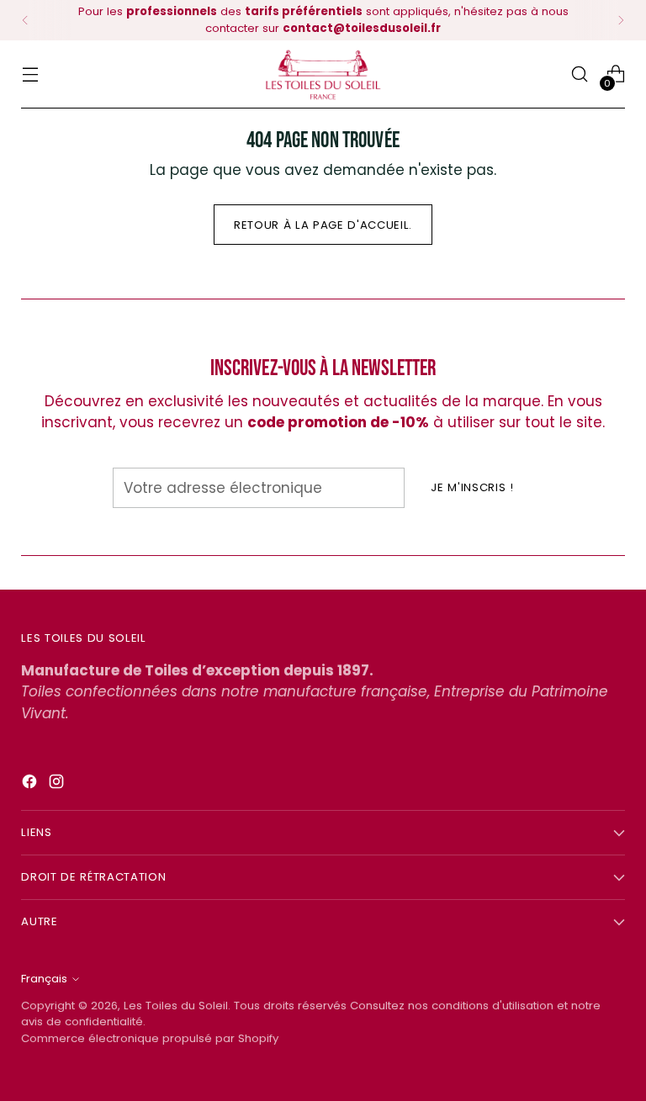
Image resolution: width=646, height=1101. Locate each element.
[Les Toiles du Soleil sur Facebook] (31, 784)
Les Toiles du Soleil (176, 1006)
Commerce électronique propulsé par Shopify (149, 1038)
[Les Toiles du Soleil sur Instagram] (58, 784)
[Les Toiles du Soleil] (323, 74)
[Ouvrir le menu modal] (30, 74)
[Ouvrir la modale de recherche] (580, 74)
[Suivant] (620, 20)
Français (44, 979)
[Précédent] (25, 20)
